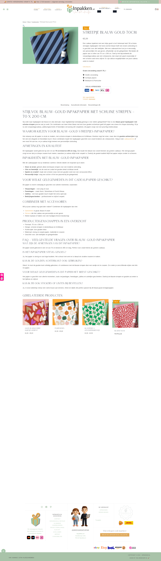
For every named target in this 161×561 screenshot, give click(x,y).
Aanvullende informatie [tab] (78, 105)
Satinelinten (29, 211)
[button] (24, 26)
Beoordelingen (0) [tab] (94, 105)
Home (37, 9)
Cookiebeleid (57, 536)
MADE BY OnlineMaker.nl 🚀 (139, 558)
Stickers (28, 213)
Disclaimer (57, 532)
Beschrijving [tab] (65, 105)
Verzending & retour (57, 521)
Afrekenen (104, 510)
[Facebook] (3, 9)
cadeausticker (129, 139)
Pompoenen (59, 328)
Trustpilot (98, 520)
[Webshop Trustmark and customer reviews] (132, 547)
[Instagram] (7, 9)
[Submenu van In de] (115, 11)
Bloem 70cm (120, 331)
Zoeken (129, 9)
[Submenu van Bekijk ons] (99, 11)
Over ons (47, 9)
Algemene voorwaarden (57, 524)
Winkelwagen (103, 512)
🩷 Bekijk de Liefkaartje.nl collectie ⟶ (134, 2)
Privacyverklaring (57, 527)
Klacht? (57, 529)
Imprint (57, 534)
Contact (58, 9)
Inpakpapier (92, 99)
